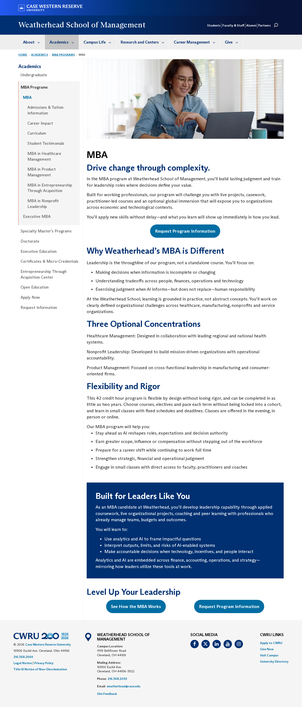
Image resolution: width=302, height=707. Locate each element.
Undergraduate (34, 74)
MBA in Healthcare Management (44, 156)
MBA (27, 97)
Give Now (266, 649)
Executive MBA (37, 216)
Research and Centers (140, 42)
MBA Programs (63, 54)
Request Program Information (185, 231)
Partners (264, 25)
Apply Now (30, 297)
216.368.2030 (117, 679)
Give (229, 42)
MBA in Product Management (41, 172)
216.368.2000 (23, 657)
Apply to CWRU (271, 643)
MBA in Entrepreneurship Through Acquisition (49, 188)
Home (22, 54)
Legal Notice (22, 663)
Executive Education (39, 251)
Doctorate (30, 241)
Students (213, 25)
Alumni (251, 25)
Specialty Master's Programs (46, 231)
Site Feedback (107, 694)
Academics (59, 42)
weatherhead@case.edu (123, 686)
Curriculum (36, 133)
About (28, 42)
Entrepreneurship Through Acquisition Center (44, 274)
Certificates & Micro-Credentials (49, 261)
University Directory (274, 661)
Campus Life (95, 42)
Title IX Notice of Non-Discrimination (40, 669)
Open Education (35, 287)
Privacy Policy (44, 663)
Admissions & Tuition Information (45, 110)
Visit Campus (269, 655)
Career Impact (40, 123)
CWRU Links (272, 635)
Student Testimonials (45, 143)
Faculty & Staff (233, 25)
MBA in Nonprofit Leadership (43, 203)
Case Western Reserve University (48, 644)
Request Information (39, 307)
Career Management (192, 42)
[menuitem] (31, 42)
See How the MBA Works (136, 606)
